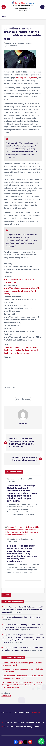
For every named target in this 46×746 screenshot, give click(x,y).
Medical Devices (22, 350)
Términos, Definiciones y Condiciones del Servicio (24, 722)
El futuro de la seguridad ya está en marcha (22, 617)
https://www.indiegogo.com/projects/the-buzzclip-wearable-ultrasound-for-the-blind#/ (22, 291)
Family (17, 347)
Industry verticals (22, 353)
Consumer (25, 347)
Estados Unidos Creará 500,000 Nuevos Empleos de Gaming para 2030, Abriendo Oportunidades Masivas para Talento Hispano (22, 684)
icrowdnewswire (23, 399)
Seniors (33, 347)
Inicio (3, 16)
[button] (41, 741)
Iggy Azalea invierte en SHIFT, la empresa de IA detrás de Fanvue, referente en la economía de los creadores (22, 609)
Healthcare (8, 350)
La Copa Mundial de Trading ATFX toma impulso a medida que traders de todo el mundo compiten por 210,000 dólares (22, 627)
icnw (14, 43)
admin (8, 43)
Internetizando (36, 712)
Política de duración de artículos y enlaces (21, 727)
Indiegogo (8, 347)
